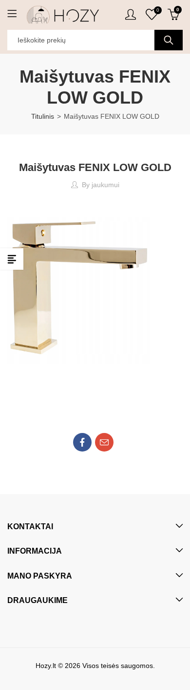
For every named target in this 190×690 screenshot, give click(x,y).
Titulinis (42, 116)
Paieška (168, 40)
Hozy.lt (46, 665)
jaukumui (105, 185)
